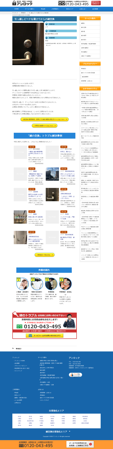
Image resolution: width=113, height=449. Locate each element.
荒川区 (67, 214)
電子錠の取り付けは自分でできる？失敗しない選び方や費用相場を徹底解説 (90, 243)
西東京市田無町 (85, 423)
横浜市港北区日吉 (69, 171)
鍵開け (83, 23)
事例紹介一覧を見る (44, 255)
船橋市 (41, 425)
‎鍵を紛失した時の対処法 (47, 367)
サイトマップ (18, 370)
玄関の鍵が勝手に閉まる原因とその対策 (90, 116)
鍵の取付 (83, 39)
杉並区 (63, 418)
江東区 (19, 418)
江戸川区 (52, 416)
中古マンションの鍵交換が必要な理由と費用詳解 (90, 227)
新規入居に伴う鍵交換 (35, 217)
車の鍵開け (84, 52)
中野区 (63, 421)
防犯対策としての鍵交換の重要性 (90, 197)
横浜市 (30, 425)
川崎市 (63, 423)
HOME (16, 9)
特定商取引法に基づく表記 (22, 368)
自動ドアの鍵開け (86, 56)
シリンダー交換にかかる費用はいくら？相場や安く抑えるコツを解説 (90, 257)
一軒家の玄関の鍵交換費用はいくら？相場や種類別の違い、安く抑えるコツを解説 (90, 109)
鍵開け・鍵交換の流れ (21, 397)
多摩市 (74, 423)
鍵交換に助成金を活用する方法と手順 (90, 211)
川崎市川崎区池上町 (66, 193)
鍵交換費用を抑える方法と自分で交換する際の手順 (90, 143)
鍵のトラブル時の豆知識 (88, 72)
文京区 (85, 421)
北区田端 (35, 191)
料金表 (43, 9)
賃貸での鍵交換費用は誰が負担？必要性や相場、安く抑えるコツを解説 (90, 174)
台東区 (19, 421)
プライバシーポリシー (21, 365)
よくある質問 (18, 400)
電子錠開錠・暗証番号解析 (88, 43)
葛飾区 (35, 171)
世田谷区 (85, 418)
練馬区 (74, 421)
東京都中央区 (30, 421)
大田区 (63, 416)
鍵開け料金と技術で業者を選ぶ (48, 360)
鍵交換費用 (85, 76)
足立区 (19, 416)
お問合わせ (18, 402)
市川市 (52, 425)
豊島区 (52, 421)
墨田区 (74, 418)
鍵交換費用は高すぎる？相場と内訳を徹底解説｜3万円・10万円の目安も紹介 (90, 158)
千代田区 (41, 421)
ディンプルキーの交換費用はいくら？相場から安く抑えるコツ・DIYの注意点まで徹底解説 (90, 150)
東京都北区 (85, 416)
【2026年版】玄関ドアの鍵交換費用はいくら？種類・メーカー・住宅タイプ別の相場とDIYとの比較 (90, 219)
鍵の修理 (83, 35)
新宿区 (52, 418)
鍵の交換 (32, 146)
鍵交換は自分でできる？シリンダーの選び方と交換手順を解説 (90, 102)
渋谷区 (41, 418)
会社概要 (95, 9)
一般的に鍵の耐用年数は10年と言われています (35, 153)
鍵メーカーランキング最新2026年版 (90, 137)
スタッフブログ (44, 400)
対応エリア (69, 9)
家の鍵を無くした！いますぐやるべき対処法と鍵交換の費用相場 (90, 190)
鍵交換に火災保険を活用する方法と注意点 (90, 122)
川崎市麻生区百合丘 (34, 236)
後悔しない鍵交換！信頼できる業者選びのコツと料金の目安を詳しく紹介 (90, 182)
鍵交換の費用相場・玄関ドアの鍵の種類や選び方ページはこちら (43, 119)
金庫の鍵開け (85, 48)
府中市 (19, 425)
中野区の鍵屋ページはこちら (44, 125)
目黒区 (30, 423)
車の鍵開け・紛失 (45, 382)
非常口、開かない (66, 151)
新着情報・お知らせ (86, 81)
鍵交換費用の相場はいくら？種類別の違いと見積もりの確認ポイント (90, 166)
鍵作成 (83, 31)
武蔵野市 (52, 423)
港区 (19, 423)
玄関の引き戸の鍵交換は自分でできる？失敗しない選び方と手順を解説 (90, 95)
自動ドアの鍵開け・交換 (47, 384)
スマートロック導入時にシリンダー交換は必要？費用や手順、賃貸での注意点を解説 (90, 130)
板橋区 (35, 214)
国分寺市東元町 (69, 234)
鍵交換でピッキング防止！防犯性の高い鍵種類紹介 (90, 250)
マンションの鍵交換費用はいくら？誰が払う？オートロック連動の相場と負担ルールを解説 (90, 235)
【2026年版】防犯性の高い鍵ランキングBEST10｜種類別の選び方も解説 (90, 204)
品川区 (30, 418)
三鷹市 (41, 423)
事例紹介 (23, 12)
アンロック (15, 12)
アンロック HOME (20, 360)
